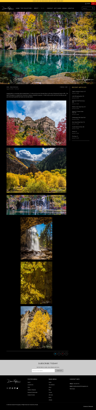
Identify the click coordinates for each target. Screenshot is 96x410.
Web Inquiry (72, 388)
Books (50, 397)
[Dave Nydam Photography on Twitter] (17, 388)
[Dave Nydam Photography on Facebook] (10, 388)
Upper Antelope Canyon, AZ (79, 91)
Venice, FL (74, 131)
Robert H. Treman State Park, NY (77, 112)
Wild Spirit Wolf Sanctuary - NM (78, 101)
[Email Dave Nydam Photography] (8, 388)
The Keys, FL (75, 136)
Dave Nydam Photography (15, 404)
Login (88, 3)
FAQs (29, 387)
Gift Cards (51, 395)
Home (50, 382)
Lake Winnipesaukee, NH (78, 96)
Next (66, 87)
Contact (50, 392)
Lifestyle (50, 400)
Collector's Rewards (32, 389)
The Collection (52, 384)
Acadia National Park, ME (78, 126)
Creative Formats (31, 395)
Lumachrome (30, 384)
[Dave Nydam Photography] (7, 8)
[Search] (93, 8)
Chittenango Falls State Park (79, 117)
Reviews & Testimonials (32, 392)
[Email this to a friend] (66, 353)
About (50, 387)
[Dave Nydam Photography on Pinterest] (15, 388)
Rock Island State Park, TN (78, 122)
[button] (27, 8)
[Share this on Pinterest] (62, 353)
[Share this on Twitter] (55, 353)
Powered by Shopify (34, 404)
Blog (50, 389)
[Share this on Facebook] (59, 353)
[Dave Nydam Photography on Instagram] (12, 388)
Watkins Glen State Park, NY (79, 106)
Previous (62, 87)
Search (29, 382)
